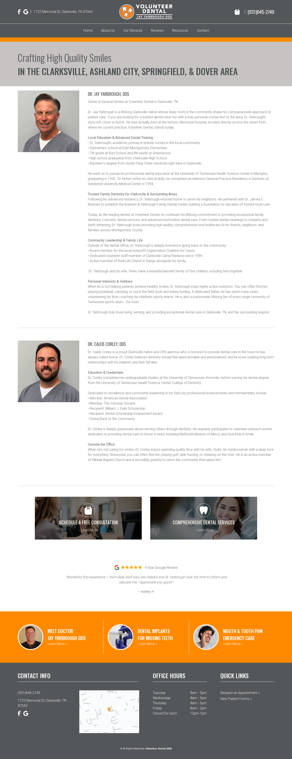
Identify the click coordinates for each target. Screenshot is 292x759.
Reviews (157, 30)
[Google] (25, 11)
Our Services (132, 30)
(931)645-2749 (261, 11)
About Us (108, 30)
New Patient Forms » (236, 699)
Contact (203, 30)
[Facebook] (19, 11)
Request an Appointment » (240, 693)
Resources (180, 30)
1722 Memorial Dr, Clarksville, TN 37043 (63, 12)
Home (88, 30)
